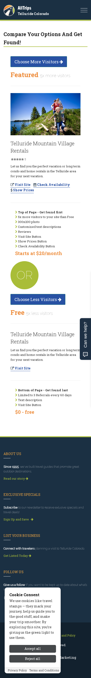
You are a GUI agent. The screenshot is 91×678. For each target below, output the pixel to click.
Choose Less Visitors (36, 299)
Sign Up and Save (17, 519)
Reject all (32, 658)
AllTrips (24, 8)
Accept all (32, 648)
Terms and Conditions (44, 670)
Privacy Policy (17, 670)
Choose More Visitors (37, 61)
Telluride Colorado (33, 13)
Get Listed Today (16, 556)
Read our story (15, 478)
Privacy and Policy (62, 635)
